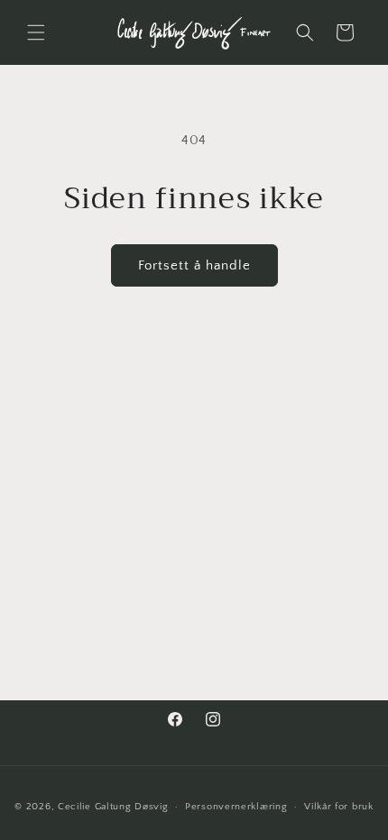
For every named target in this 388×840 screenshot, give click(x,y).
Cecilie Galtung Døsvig (113, 806)
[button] (36, 32)
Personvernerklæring (236, 806)
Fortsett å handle (194, 265)
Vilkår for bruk (339, 806)
